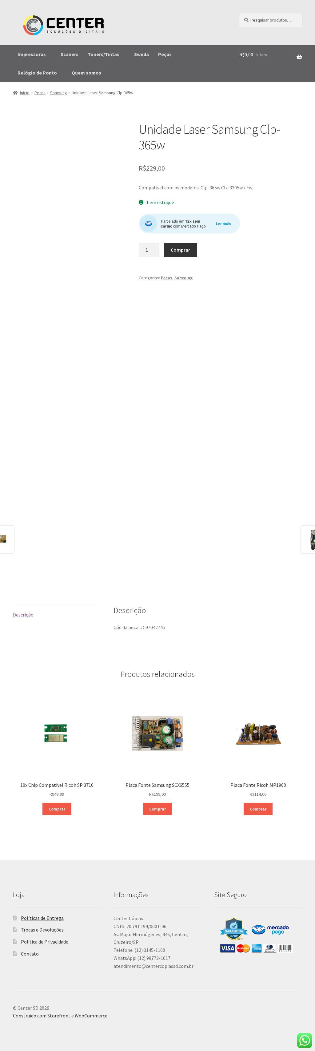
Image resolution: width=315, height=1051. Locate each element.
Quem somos (86, 73)
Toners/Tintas (103, 54)
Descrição (23, 615)
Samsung (58, 92)
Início (25, 92)
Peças (165, 54)
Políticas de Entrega (42, 918)
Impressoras (32, 54)
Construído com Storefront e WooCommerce (60, 1016)
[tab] (57, 615)
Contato (30, 954)
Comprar (180, 250)
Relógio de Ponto (37, 73)
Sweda (141, 54)
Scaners (69, 54)
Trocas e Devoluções (42, 930)
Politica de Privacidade (44, 942)
